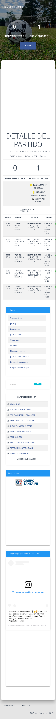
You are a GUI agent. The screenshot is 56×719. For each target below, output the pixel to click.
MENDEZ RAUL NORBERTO (20, 432)
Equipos (15, 324)
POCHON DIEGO (16, 437)
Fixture (14, 346)
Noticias (26, 706)
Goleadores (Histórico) (20, 357)
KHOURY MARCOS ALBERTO (21, 426)
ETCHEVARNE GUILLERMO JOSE (22, 415)
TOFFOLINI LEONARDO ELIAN (21, 448)
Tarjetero (15, 340)
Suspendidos (16, 318)
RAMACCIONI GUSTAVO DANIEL (22, 443)
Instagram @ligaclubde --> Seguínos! (23, 554)
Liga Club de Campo (12, 6)
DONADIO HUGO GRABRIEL (20, 410)
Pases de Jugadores (19, 362)
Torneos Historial (18, 351)
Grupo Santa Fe (11, 706)
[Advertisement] (28, 99)
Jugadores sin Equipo (20, 368)
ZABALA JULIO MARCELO (20, 453)
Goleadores (16, 335)
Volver (28, 46)
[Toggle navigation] (50, 7)
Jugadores (15, 329)
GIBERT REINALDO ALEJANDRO (22, 421)
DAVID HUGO (15, 404)
